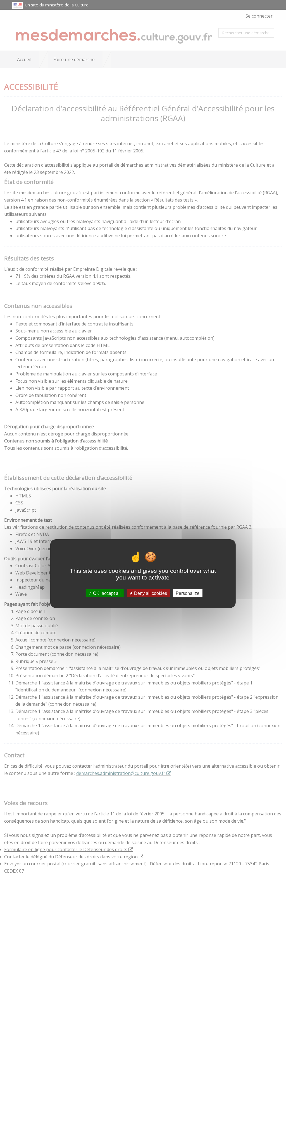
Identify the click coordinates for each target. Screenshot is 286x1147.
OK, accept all (106, 593)
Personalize (187, 593)
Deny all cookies (150, 593)
